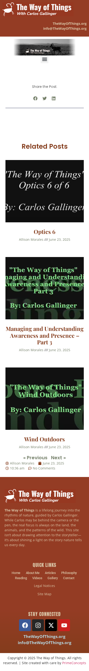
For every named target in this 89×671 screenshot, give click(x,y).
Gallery (52, 578)
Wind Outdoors (44, 439)
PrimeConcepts (74, 663)
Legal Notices (44, 585)
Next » (58, 457)
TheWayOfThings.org (70, 23)
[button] (44, 59)
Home (16, 573)
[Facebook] (25, 625)
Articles (50, 573)
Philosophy (69, 573)
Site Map (44, 594)
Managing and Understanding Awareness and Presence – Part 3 (45, 335)
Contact (68, 578)
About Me (32, 573)
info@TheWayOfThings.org (44, 642)
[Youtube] (64, 625)
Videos (37, 578)
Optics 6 (44, 231)
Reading (21, 578)
